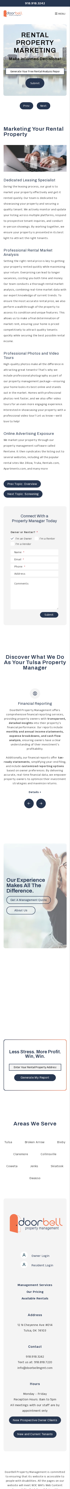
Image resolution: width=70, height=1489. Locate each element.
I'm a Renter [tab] (47, 538)
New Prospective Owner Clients (35, 1420)
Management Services (35, 1285)
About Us (20, 910)
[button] (29, 803)
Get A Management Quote (28, 899)
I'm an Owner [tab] (24, 538)
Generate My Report (35, 1077)
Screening (43, 105)
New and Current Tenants (35, 1434)
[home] (11, 13)
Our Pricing (35, 1292)
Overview (26, 105)
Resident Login (42, 1265)
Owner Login (40, 1256)
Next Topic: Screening (23, 493)
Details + (35, 792)
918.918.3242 (35, 3)
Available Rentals (35, 1298)
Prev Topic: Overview (22, 483)
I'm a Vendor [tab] (23, 543)
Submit (35, 83)
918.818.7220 (43, 1362)
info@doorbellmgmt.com (35, 1368)
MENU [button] (62, 13)
